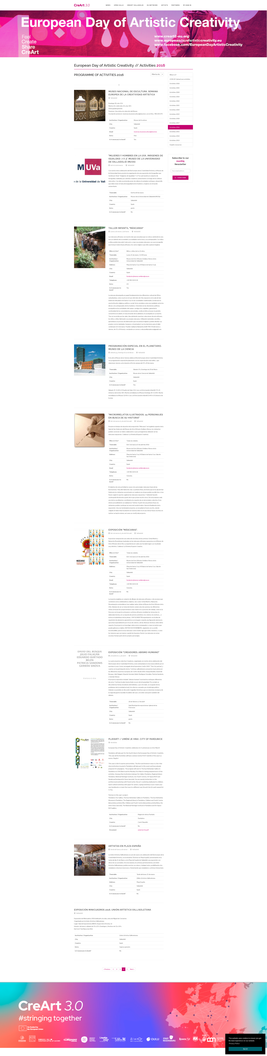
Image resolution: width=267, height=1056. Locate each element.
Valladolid (114, 98)
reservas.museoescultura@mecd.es (145, 132)
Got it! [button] (245, 1049)
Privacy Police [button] (234, 1043)
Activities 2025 (174, 88)
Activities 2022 (174, 101)
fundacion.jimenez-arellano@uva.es (138, 276)
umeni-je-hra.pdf (143, 830)
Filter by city (156, 74)
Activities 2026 (174, 83)
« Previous (107, 969)
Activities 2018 (174, 118)
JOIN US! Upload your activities (180, 79)
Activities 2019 (174, 114)
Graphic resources (176, 145)
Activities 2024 (174, 92)
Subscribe (181, 178)
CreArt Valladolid (135, 5)
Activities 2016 (174, 127)
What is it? (173, 75)
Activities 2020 (174, 110)
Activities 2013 (174, 140)
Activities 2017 (174, 123)
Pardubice (114, 742)
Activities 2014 (174, 136)
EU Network (152, 5)
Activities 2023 (174, 96)
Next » (132, 969)
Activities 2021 (174, 105)
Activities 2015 (174, 131)
